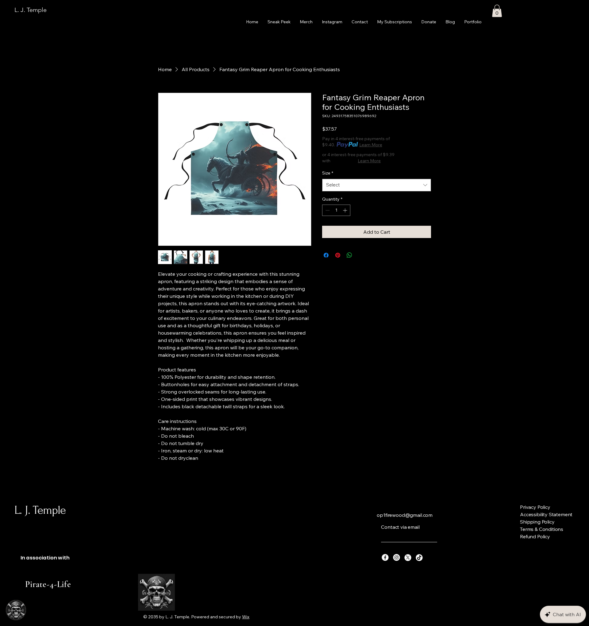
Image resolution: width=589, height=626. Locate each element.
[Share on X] (361, 255)
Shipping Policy (537, 522)
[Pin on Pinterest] (337, 255)
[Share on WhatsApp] (349, 255)
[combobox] (376, 185)
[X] (408, 557)
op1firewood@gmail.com (405, 515)
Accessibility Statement (546, 514)
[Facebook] (385, 557)
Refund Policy (535, 536)
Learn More (370, 145)
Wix (245, 617)
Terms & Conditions (541, 529)
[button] (497, 11)
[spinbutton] (336, 210)
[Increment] (345, 210)
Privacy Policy (535, 507)
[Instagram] (396, 557)
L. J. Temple (30, 9)
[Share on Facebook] (326, 255)
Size (327, 173)
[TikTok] (419, 557)
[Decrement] (327, 210)
